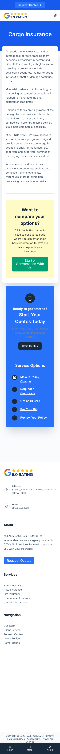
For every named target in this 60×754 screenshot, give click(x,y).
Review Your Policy (33, 417)
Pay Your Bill (28, 409)
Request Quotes (28, 5)
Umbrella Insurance (15, 602)
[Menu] (55, 15)
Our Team (9, 625)
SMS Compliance (16, 738)
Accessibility (33, 738)
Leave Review (12, 638)
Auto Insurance (13, 589)
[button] (30, 264)
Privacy (49, 735)
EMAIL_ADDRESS (20, 508)
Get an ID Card (30, 401)
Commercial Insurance (17, 598)
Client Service (12, 630)
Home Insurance (13, 585)
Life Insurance (12, 594)
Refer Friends (12, 642)
